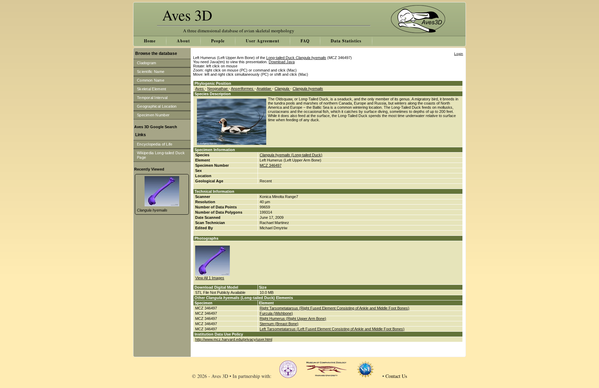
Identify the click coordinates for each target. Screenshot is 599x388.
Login (458, 54)
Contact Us (396, 376)
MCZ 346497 (270, 165)
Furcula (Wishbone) (276, 313)
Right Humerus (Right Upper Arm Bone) (293, 318)
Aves (200, 88)
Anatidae (264, 88)
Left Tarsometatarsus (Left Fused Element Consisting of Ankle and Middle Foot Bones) (332, 329)
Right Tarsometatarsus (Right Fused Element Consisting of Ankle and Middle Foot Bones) (334, 308)
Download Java (282, 62)
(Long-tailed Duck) (291, 155)
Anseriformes (242, 88)
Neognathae (218, 88)
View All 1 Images (209, 278)
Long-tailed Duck (296, 58)
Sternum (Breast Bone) (279, 324)
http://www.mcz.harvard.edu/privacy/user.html (233, 339)
